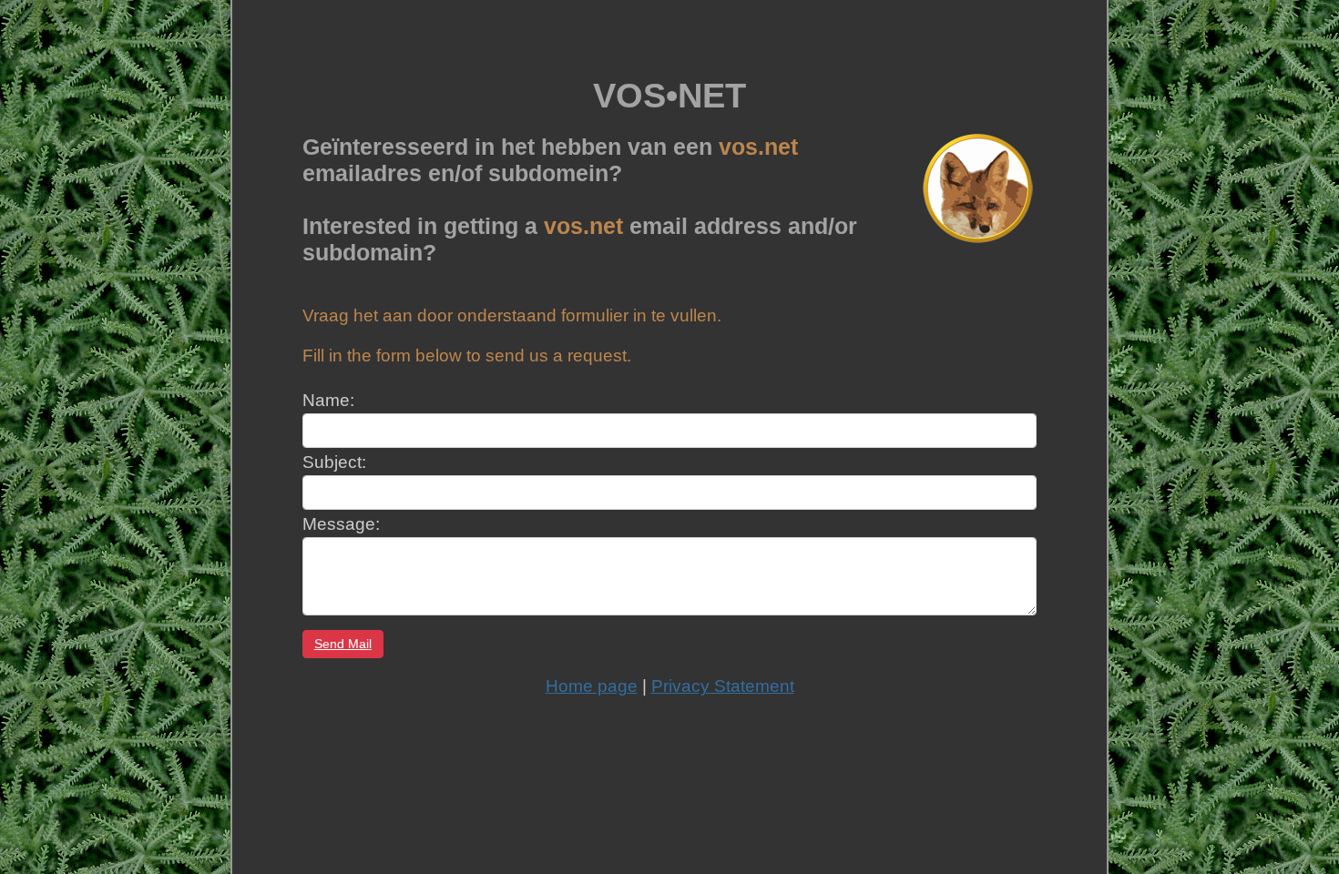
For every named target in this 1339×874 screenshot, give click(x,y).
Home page (592, 686)
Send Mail (343, 643)
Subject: (334, 462)
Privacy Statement (722, 686)
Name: (328, 400)
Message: (341, 524)
